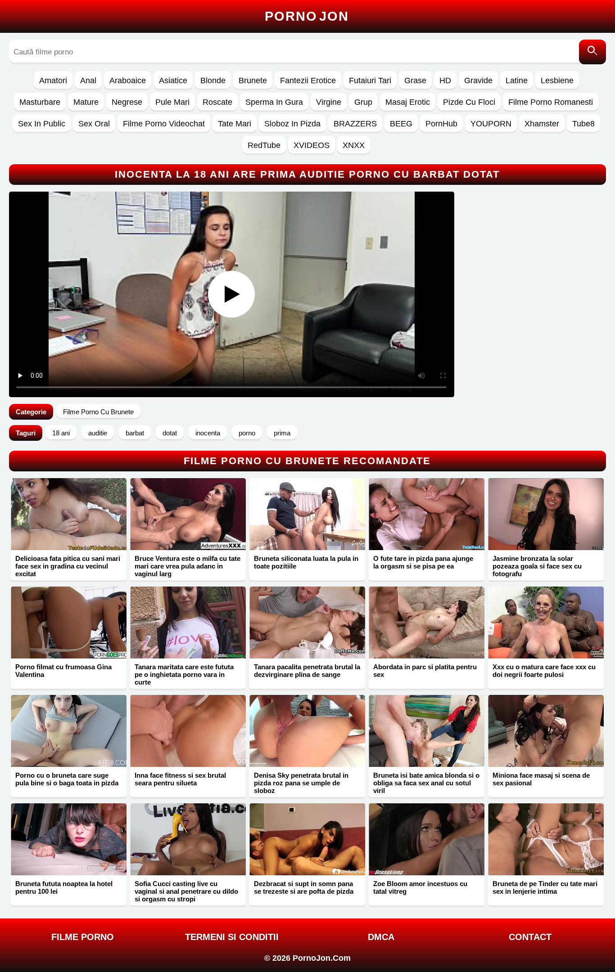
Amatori (53, 80)
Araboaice (127, 80)
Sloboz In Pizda (292, 123)
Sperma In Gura (274, 102)
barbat (135, 433)
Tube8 (583, 123)
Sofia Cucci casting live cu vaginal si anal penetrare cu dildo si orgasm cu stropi (186, 891)
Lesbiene (557, 80)
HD (445, 80)
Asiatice (173, 80)
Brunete (253, 80)
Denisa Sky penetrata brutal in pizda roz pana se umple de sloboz (301, 782)
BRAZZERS (355, 123)
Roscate (217, 102)
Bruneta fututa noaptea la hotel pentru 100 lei (64, 887)
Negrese (127, 102)
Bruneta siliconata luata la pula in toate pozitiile (306, 562)
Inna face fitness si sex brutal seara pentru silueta (180, 779)
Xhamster (542, 123)
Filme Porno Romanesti (550, 102)
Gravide (478, 80)
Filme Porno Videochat (164, 123)
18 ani (61, 433)
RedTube (264, 145)
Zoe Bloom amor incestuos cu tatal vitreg (420, 887)
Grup (363, 102)
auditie (97, 433)
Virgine (328, 102)
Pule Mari (172, 102)
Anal (88, 80)
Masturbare (39, 102)
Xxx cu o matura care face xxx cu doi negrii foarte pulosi (544, 670)
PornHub (441, 123)
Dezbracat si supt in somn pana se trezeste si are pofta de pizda (303, 887)
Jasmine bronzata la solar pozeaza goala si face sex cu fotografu (537, 566)
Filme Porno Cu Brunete (98, 412)
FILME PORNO (82, 937)
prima (282, 433)
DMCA (381, 937)
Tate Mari (234, 123)
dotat (170, 433)
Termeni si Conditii (232, 937)
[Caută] (592, 52)
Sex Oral (94, 123)
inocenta (207, 433)
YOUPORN (490, 123)
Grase (415, 80)
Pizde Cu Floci (469, 102)
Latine (517, 80)
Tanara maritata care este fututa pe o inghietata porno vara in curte (184, 674)
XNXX (354, 145)
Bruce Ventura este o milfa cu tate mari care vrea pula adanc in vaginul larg (187, 566)
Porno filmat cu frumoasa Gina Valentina (63, 670)
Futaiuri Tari (370, 80)
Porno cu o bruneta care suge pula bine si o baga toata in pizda (66, 779)
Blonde (213, 80)
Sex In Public (41, 123)
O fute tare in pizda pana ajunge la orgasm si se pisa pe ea (423, 562)
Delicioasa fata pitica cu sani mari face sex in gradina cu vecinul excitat (67, 566)
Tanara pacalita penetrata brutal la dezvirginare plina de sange (307, 670)
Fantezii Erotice (308, 80)
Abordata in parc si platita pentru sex (425, 670)
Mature (86, 102)
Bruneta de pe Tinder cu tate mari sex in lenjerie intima (545, 887)
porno (247, 433)
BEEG (401, 123)
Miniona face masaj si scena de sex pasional (541, 779)
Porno (307, 16)
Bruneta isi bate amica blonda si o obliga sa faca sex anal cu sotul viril (426, 782)
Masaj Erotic (407, 102)
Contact (530, 937)
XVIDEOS (312, 145)
